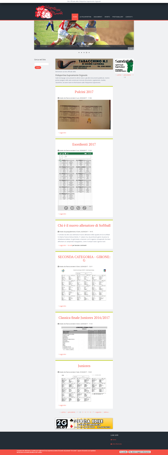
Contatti (129, 17)
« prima (63, 412)
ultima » (106, 412)
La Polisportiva (85, 17)
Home (75, 17)
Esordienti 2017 (84, 144)
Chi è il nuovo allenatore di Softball (84, 225)
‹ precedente (71, 412)
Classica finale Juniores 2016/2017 (84, 317)
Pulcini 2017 (84, 92)
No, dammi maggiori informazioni (139, 452)
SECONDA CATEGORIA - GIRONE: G (84, 258)
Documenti (98, 17)
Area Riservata (117, 444)
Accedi (70, 245)
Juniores (84, 366)
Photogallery (117, 17)
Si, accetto (123, 452)
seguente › (98, 412)
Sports (107, 17)
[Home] (49, 11)
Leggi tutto (62, 133)
